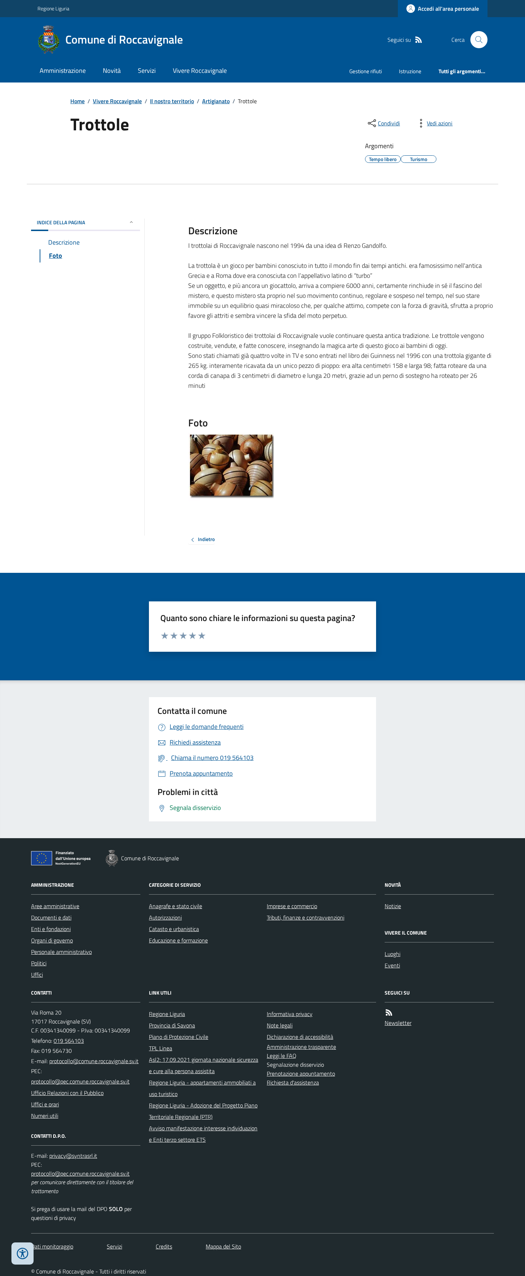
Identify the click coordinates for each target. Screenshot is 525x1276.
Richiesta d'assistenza (293, 1082)
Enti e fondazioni (51, 929)
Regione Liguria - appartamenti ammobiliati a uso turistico (202, 1088)
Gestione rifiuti (365, 71)
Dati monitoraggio (52, 1246)
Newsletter (398, 1023)
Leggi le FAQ (281, 1055)
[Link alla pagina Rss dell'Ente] (389, 1012)
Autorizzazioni (165, 917)
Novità (112, 70)
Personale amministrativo (61, 951)
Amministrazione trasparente (301, 1046)
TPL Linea (160, 1048)
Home (77, 101)
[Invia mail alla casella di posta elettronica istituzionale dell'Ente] (94, 1061)
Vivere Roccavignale (200, 70)
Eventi (392, 965)
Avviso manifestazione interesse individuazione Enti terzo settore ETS (203, 1134)
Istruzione (410, 71)
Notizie (393, 906)
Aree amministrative (55, 906)
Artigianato (216, 101)
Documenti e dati (51, 917)
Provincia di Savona (172, 1025)
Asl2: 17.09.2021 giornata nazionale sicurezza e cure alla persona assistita (203, 1065)
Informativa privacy (289, 1014)
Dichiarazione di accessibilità (300, 1036)
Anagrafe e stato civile (175, 906)
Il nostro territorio (172, 101)
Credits (164, 1246)
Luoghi (392, 954)
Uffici (37, 974)
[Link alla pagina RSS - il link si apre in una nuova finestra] (418, 39)
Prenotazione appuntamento (301, 1073)
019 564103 (69, 1040)
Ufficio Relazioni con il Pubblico (67, 1093)
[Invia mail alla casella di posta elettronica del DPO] (73, 1155)
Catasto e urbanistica (174, 929)
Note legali (279, 1025)
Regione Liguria (53, 8)
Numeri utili (44, 1115)
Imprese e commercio (292, 906)
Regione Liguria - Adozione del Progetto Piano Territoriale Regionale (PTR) (203, 1111)
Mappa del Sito (223, 1246)
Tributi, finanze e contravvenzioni (305, 917)
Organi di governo (52, 940)
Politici (38, 963)
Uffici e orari (45, 1104)
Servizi (147, 70)
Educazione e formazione (178, 940)
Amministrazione (63, 70)
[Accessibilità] (22, 1253)
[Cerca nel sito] (476, 39)
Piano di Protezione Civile (178, 1036)
